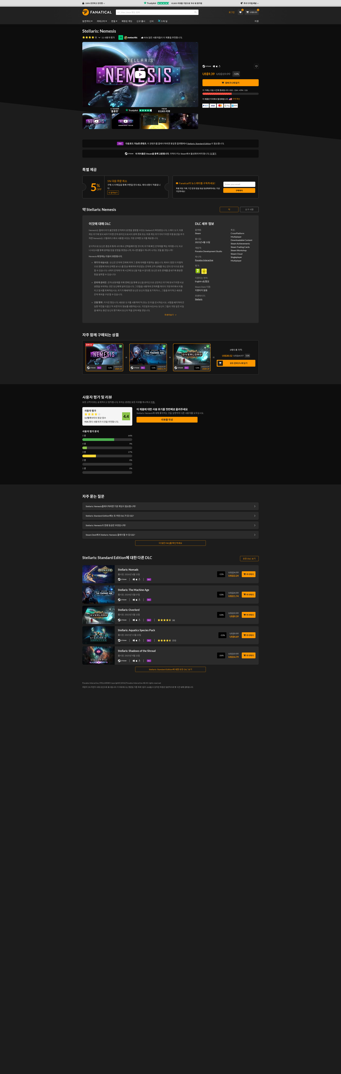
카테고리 (101, 21)
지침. (153, 402)
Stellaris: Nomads (128, 569)
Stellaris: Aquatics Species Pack (136, 630)
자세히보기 (169, 315)
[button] (93, 3)
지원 (257, 21)
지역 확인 (236, 99)
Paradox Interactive (204, 260)
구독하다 (239, 190)
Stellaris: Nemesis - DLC (104, 353)
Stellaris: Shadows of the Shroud (137, 650)
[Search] (195, 12)
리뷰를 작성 (167, 419)
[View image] (96, 121)
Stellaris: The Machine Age (133, 589)
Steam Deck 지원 (202, 287)
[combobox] (171, 12)
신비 (151, 21)
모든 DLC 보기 (249, 558)
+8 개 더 (205, 281)
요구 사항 (249, 209)
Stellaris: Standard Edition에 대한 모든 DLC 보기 (170, 669)
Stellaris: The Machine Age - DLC (148, 353)
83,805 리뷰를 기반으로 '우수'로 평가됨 (186, 3)
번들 (113, 21)
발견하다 (86, 21)
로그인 (232, 12)
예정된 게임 (127, 21)
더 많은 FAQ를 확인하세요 (170, 543)
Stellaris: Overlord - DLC (192, 353)
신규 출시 (141, 21)
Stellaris (198, 299)
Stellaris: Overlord (128, 609)
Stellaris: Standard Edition (199, 143)
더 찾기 (213, 153)
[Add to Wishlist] (256, 66)
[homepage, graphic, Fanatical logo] (97, 12)
